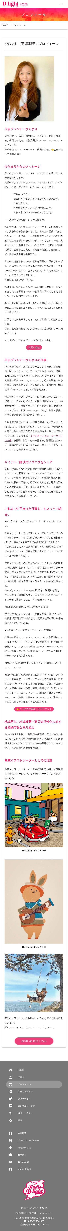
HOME (5, 25)
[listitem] (34, 1070)
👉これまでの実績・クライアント (34, 709)
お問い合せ (34, 347)
